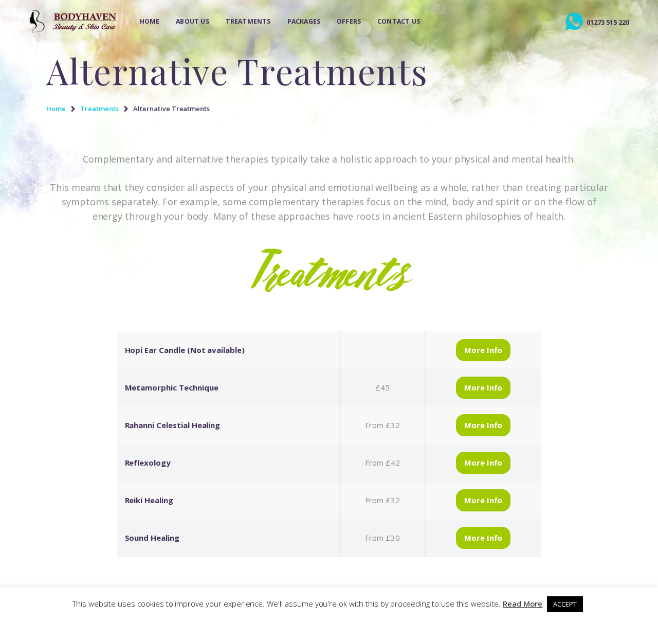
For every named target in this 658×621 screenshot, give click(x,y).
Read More (523, 603)
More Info (483, 350)
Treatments (99, 108)
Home (56, 108)
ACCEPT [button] (565, 604)
